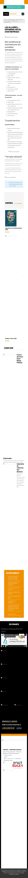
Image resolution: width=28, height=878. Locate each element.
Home (5, 19)
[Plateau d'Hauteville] (9, 2)
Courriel (5, 756)
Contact (6, 749)
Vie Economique (19, 19)
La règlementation (11, 19)
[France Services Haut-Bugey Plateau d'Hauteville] (9, 404)
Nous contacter (11, 614)
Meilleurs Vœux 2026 (11, 338)
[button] (4, 276)
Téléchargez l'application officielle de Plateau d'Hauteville (13, 583)
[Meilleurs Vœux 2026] (11, 285)
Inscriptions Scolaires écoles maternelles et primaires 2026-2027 (13, 577)
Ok (14, 876)
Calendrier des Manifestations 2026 (13, 228)
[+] (21, 462)
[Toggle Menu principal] (2, 2)
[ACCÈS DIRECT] (26, 2)
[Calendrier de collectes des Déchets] (9, 513)
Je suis (6, 14)
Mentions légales (15, 749)
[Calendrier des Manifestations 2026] (11, 218)
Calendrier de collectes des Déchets (20, 468)
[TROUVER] (5, 7)
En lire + (7, 231)
